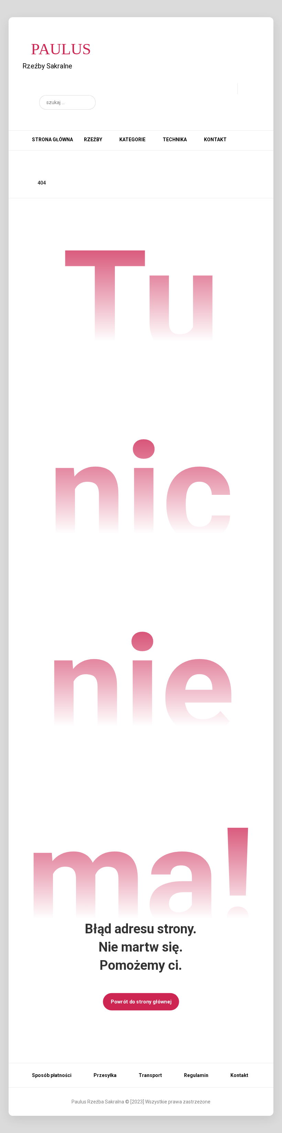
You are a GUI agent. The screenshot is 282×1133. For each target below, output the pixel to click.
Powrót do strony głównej (141, 1001)
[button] (87, 102)
